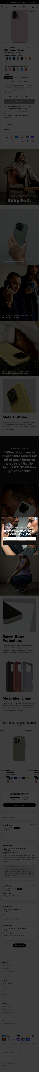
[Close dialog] (35, 518)
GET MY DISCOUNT (19, 543)
